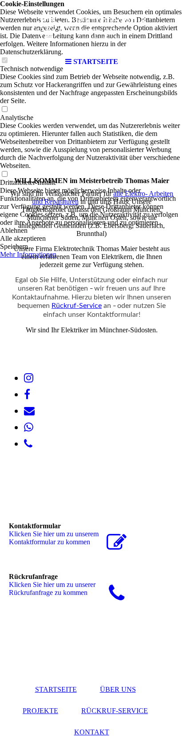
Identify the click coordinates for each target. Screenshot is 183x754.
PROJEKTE (40, 710)
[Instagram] (28, 378)
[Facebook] (27, 394)
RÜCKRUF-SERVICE (114, 710)
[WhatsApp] (28, 427)
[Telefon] (28, 444)
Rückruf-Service (77, 305)
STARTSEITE (56, 689)
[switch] (4, 109)
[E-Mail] (29, 411)
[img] (91, 26)
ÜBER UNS (118, 689)
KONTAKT (91, 732)
